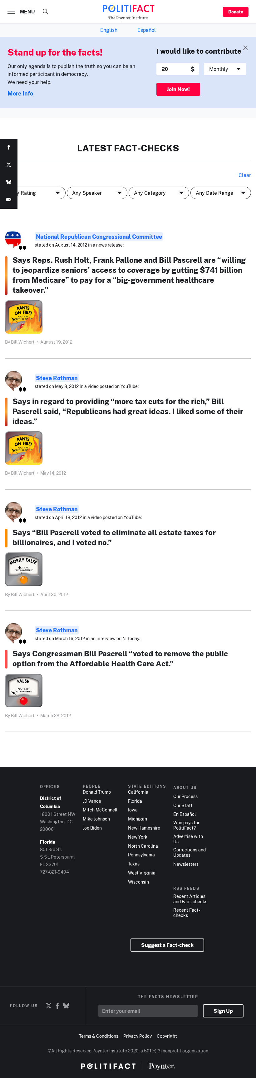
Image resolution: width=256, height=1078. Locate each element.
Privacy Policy (137, 1036)
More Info (20, 93)
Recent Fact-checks (186, 913)
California (138, 792)
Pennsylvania (141, 854)
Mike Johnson (96, 818)
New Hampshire (144, 828)
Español (146, 30)
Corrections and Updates (189, 852)
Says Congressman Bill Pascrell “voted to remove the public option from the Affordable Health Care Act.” (120, 658)
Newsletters (186, 864)
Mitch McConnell (100, 809)
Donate (235, 11)
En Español (184, 814)
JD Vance (92, 801)
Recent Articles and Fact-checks (190, 899)
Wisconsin (138, 882)
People (92, 786)
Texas (134, 863)
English (108, 30)
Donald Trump (97, 792)
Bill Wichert (23, 342)
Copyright (167, 1036)
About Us (185, 788)
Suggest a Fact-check (167, 945)
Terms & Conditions (98, 1036)
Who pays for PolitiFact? (186, 825)
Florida (135, 801)
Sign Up (223, 1011)
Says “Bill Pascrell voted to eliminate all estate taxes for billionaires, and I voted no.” (114, 537)
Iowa (133, 809)
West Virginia (141, 872)
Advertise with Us (188, 839)
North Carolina (143, 846)
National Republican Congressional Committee (99, 236)
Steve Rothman (57, 378)
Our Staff (183, 805)
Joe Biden (92, 828)
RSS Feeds (186, 888)
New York (137, 837)
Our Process (185, 796)
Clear (245, 175)
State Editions (147, 786)
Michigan (137, 818)
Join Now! (178, 89)
